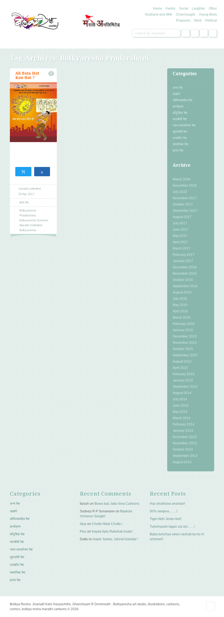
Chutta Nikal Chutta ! (107, 524)
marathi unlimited (30, 188)
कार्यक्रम (178, 106)
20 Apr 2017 (26, 194)
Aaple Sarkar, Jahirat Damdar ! (115, 539)
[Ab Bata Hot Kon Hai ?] (33, 112)
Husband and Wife (158, 14)
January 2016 (183, 330)
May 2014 (180, 412)
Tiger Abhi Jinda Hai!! (165, 519)
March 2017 (181, 248)
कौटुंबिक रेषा (180, 113)
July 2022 (180, 192)
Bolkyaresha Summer (33, 220)
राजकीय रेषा (180, 138)
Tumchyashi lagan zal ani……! (172, 526)
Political (211, 20)
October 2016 (183, 280)
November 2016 (185, 273)
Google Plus (204, 33)
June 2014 (180, 405)
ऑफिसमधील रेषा (182, 100)
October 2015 (183, 349)
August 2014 (182, 393)
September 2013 (185, 456)
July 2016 (180, 299)
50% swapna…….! (163, 511)
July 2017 (180, 223)
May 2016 (180, 305)
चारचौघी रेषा (180, 119)
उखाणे (176, 94)
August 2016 (182, 292)
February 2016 (183, 324)
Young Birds (208, 14)
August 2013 (182, 462)
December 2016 (185, 267)
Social (183, 8)
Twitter (195, 33)
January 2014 (183, 431)
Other (213, 8)
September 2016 (185, 286)
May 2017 (180, 236)
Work (198, 20)
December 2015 (185, 336)
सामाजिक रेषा (180, 144)
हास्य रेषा (178, 150)
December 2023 (185, 185)
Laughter (198, 8)
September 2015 (185, 355)
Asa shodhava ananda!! (167, 504)
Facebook (186, 33)
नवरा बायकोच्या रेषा (184, 125)
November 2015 (185, 343)
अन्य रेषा (178, 88)
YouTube (213, 33)
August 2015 (182, 361)
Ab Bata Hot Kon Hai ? (27, 75)
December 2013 (185, 437)
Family (170, 8)
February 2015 (183, 374)
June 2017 (180, 229)
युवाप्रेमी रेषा (180, 132)
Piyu (83, 531)
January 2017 (183, 261)
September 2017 (185, 211)
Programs (183, 20)
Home (157, 8)
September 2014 (185, 387)
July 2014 (180, 399)
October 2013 (183, 449)
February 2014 (183, 424)
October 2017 (183, 204)
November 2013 (185, 443)
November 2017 (185, 198)
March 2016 (181, 317)
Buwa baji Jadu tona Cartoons (117, 504)
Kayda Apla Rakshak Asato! (112, 531)
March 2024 (181, 179)
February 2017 (183, 255)
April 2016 (180, 311)
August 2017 (182, 217)
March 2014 (181, 418)
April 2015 (180, 368)
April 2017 (180, 242)
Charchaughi (185, 14)
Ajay (83, 524)
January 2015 (183, 380)
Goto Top (210, 606)
